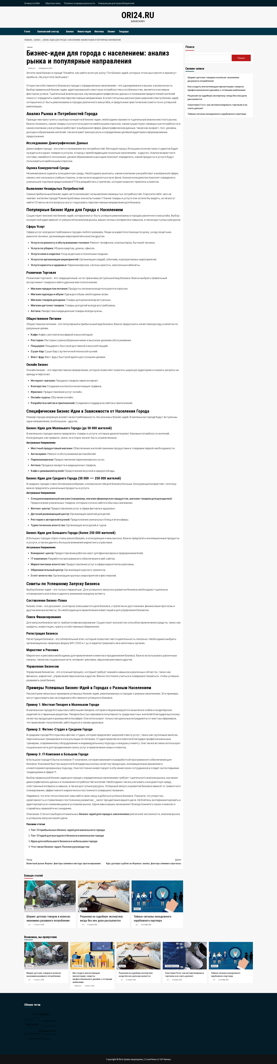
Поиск (189, 47)
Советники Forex (172, 966)
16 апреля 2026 (92, 925)
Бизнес (70, 31)
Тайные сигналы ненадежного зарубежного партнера (217, 114)
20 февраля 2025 (45, 68)
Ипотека (99, 31)
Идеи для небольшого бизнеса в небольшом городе (64, 841)
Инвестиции (84, 31)
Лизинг (111, 31)
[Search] (251, 31)
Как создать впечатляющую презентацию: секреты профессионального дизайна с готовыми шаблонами (216, 88)
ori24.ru (137, 15)
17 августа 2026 (38, 925)
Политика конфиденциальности (79, 3)
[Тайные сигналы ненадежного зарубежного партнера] (157, 896)
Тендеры (124, 31)
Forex (27, 31)
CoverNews (151, 1059)
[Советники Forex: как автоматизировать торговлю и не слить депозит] (185, 955)
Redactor (31, 68)
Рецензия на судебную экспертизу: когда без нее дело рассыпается (217, 97)
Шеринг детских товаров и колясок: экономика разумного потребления (213, 79)
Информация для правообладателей (116, 3)
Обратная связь (53, 3)
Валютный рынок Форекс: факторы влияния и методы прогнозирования (63, 861)
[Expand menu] (32, 31)
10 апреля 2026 (177, 980)
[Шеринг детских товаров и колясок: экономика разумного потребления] (50, 896)
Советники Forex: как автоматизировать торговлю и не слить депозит (217, 106)
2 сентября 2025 (146, 925)
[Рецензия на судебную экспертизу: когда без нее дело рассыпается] (103, 896)
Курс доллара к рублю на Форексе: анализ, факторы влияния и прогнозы (143, 861)
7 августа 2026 (89, 986)
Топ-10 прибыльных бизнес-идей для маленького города (68, 829)
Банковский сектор (48, 31)
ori (29, 925)
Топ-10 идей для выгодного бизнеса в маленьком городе (67, 835)
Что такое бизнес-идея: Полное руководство (60, 846)
